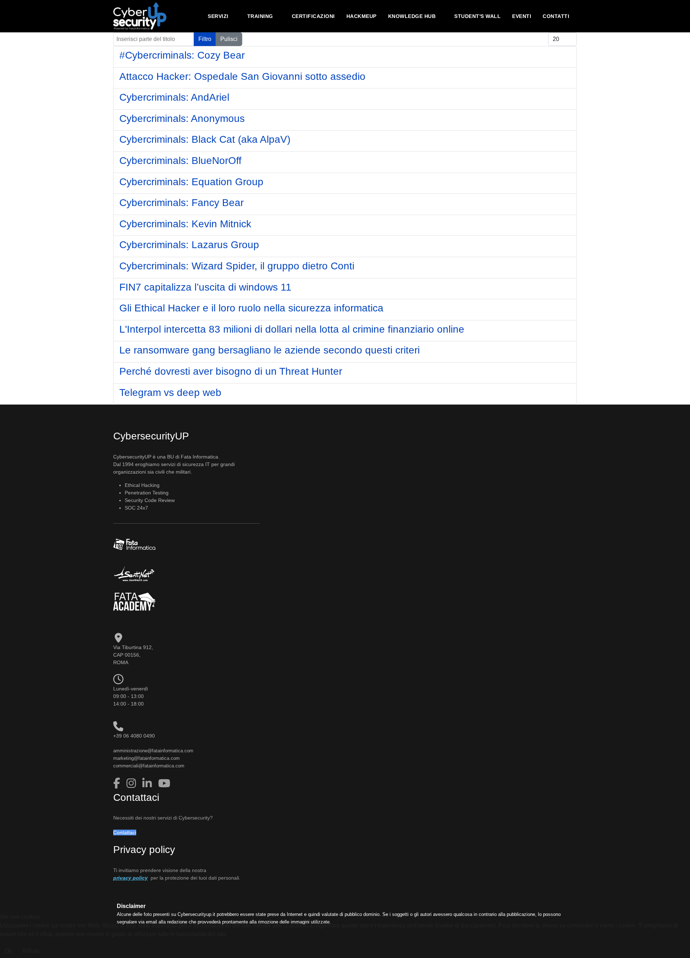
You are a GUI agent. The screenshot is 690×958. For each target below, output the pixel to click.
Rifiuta (31, 951)
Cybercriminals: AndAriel (174, 97)
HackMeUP (361, 16)
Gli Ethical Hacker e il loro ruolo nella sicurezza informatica (251, 308)
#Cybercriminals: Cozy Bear (182, 55)
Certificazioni (313, 16)
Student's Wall (477, 16)
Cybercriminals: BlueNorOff (180, 160)
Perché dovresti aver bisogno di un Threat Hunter (230, 371)
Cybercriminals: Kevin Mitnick (185, 223)
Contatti (556, 16)
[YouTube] (164, 783)
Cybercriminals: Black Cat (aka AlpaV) (204, 139)
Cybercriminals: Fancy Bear (181, 202)
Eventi (521, 16)
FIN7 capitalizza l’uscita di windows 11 (205, 287)
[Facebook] (118, 783)
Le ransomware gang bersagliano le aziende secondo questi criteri (269, 350)
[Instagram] (132, 783)
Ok (8, 951)
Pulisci (229, 39)
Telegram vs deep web (170, 392)
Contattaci (124, 832)
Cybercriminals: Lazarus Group (189, 244)
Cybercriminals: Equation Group (191, 181)
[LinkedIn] (148, 783)
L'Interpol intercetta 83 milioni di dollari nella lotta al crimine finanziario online (291, 329)
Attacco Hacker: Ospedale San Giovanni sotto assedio (242, 76)
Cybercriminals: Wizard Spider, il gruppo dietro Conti (236, 266)
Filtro (204, 39)
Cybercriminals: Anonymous (182, 118)
